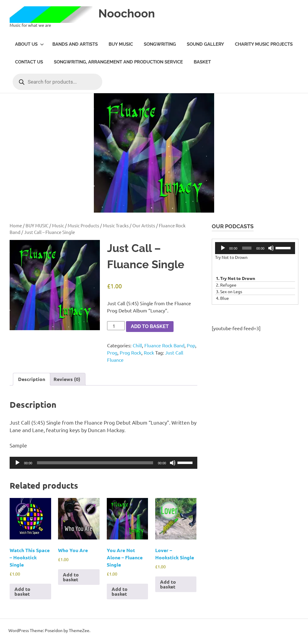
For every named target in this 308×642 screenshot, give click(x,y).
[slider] (185, 462)
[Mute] (173, 463)
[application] (103, 463)
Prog (112, 352)
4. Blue (222, 298)
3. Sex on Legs (229, 291)
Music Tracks (116, 225)
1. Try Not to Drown (235, 278)
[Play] (17, 463)
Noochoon (126, 13)
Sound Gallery (205, 44)
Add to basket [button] (22, 591)
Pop (191, 345)
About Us (26, 44)
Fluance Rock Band (164, 345)
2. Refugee (226, 284)
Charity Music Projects (264, 44)
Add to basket (150, 326)
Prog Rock (130, 352)
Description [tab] (31, 379)
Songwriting (160, 44)
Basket (202, 62)
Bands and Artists (75, 44)
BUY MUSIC (121, 44)
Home (16, 225)
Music (58, 225)
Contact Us (29, 62)
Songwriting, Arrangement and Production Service (118, 62)
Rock (149, 352)
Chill (137, 345)
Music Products (83, 225)
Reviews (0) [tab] (67, 379)
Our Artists (143, 225)
